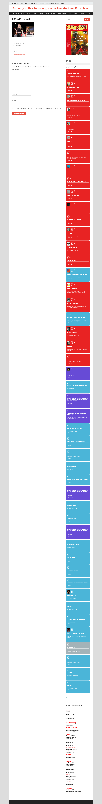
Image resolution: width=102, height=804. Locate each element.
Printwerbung (41, 3)
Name (14, 87)
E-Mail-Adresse (16, 94)
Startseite (16, 13)
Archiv (22, 3)
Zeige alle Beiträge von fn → (20, 54)
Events (76, 13)
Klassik (53, 13)
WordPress (81, 801)
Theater (28, 13)
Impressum (57, 3)
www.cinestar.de (69, 719)
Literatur (35, 13)
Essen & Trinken (62, 13)
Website (14, 100)
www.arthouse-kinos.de (70, 713)
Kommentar (15, 69)
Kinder (70, 13)
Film (22, 13)
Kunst (42, 13)
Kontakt (62, 3)
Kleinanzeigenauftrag (49, 3)
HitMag (88, 801)
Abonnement (27, 3)
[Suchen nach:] (78, 19)
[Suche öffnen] (89, 13)
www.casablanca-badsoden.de (73, 791)
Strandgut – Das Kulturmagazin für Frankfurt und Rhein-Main (51, 8)
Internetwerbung (34, 3)
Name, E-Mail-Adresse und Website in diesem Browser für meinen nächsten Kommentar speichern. (36, 109)
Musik (47, 13)
